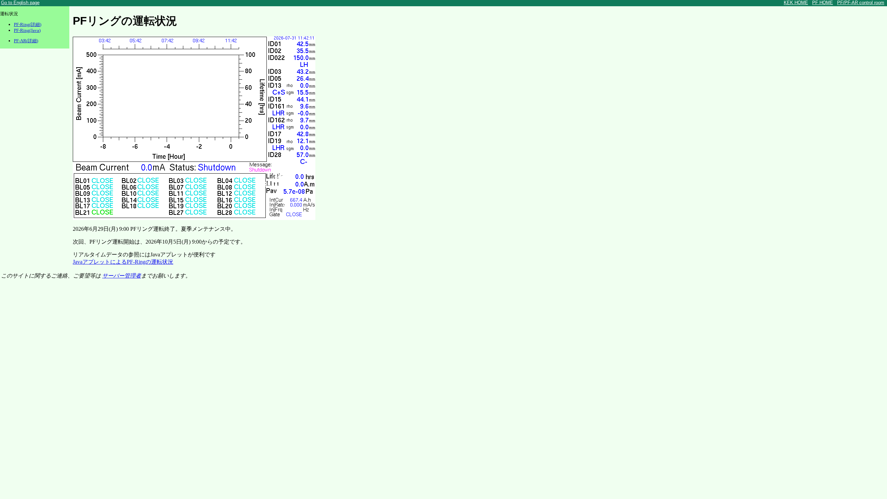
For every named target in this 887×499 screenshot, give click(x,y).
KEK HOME (796, 2)
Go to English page (20, 2)
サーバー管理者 (121, 276)
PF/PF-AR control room (860, 2)
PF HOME (822, 2)
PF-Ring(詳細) (27, 24)
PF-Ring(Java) (27, 30)
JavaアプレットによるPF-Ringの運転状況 (123, 262)
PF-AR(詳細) (26, 40)
